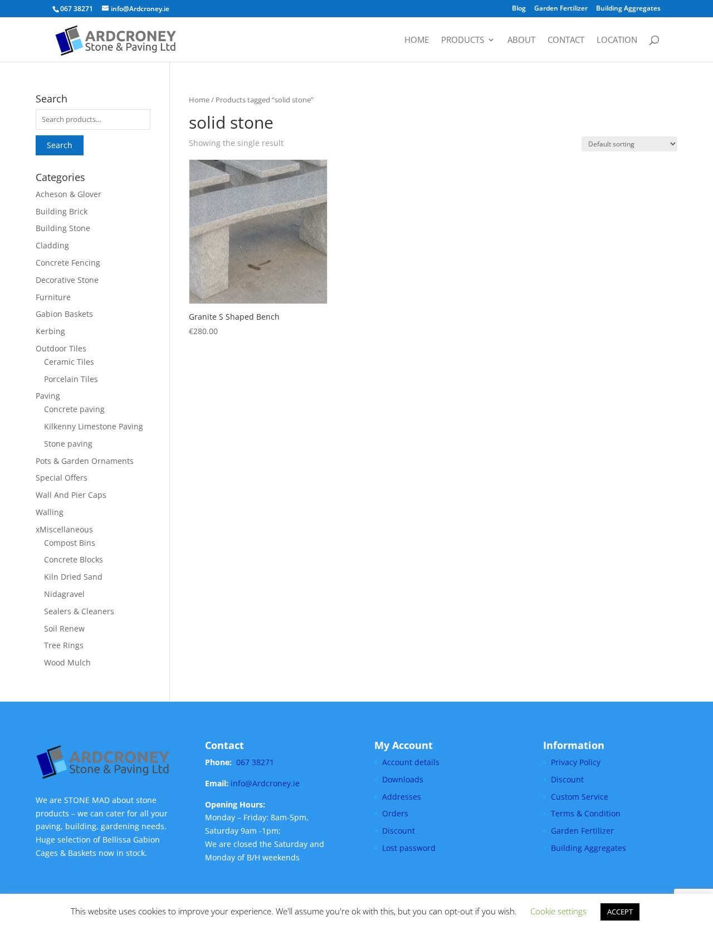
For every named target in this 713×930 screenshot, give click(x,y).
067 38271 (255, 762)
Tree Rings (64, 645)
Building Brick (61, 211)
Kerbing (50, 331)
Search (59, 145)
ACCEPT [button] (620, 912)
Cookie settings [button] (558, 911)
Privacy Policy (575, 762)
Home (416, 40)
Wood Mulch (67, 662)
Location (617, 40)
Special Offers (61, 477)
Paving (48, 395)
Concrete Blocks (73, 559)
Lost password (409, 848)
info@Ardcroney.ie (265, 783)
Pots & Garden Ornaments (85, 461)
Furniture (53, 297)
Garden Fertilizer (561, 9)
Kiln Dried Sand (73, 576)
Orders (395, 813)
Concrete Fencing (68, 262)
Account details (410, 762)
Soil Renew (64, 628)
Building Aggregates (628, 9)
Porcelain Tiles (71, 379)
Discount (398, 830)
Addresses (401, 796)
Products (462, 40)
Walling (50, 512)
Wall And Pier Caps (71, 495)
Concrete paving (74, 409)
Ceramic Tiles (69, 361)
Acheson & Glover (68, 194)
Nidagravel (64, 594)
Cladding (52, 245)
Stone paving (68, 443)
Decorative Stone (67, 280)
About (521, 40)
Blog (519, 9)
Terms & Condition (586, 813)
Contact (566, 40)
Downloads (402, 779)
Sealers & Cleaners (79, 611)
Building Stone (63, 228)
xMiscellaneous (64, 529)
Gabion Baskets (64, 314)
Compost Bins (69, 542)
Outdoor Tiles (61, 348)
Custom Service (579, 796)
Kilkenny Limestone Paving (93, 426)
